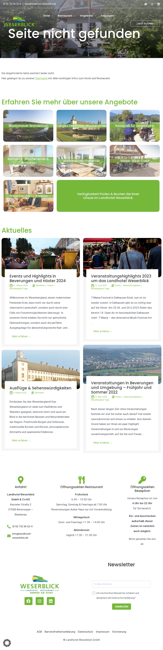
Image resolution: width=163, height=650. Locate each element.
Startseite (41, 78)
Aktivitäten (40, 285)
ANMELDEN (121, 606)
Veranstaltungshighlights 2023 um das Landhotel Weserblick (121, 278)
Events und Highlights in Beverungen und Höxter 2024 (38, 278)
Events (50, 285)
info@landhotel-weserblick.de (40, 3)
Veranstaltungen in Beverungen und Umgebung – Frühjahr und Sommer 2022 (122, 387)
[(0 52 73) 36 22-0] (9, 526)
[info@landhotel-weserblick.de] (9, 536)
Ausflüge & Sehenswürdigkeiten (40, 388)
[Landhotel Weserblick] (19, 23)
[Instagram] (152, 4)
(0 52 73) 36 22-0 (12, 3)
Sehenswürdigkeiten (131, 285)
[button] (51, 15)
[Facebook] (146, 4)
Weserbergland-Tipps (19, 289)
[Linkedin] (158, 4)
